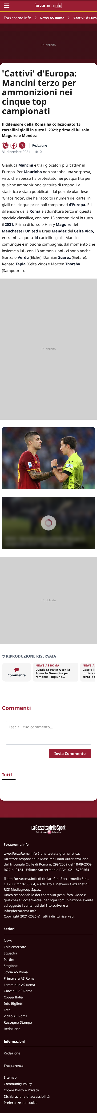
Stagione (11, 965)
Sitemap (10, 1077)
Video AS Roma (15, 1016)
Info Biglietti (13, 1003)
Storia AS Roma (16, 972)
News (8, 940)
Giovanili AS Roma (18, 991)
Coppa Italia (13, 997)
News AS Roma (52, 18)
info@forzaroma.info (20, 911)
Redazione (12, 1028)
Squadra (10, 953)
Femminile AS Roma (19, 984)
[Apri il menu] (6, 5)
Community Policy (18, 1083)
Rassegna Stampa (18, 1022)
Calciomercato (15, 947)
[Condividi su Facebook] (13, 145)
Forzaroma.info (17, 17)
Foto (7, 1010)
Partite (9, 959)
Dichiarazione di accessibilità (27, 1096)
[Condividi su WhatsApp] (5, 145)
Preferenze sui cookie (20, 1102)
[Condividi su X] (22, 145)
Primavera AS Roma (19, 978)
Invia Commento (70, 753)
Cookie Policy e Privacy (21, 1090)
